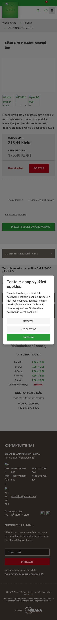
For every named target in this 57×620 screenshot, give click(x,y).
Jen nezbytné (28, 329)
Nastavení (28, 321)
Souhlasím (28, 337)
